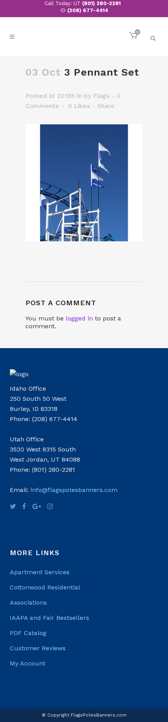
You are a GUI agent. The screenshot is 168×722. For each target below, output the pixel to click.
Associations (28, 602)
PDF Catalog (28, 633)
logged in (79, 318)
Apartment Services (40, 572)
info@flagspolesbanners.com (74, 490)
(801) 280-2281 (101, 3)
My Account (27, 663)
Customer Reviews (38, 648)
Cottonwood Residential (45, 587)
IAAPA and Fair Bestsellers (49, 617)
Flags (101, 95)
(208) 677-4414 (87, 10)
